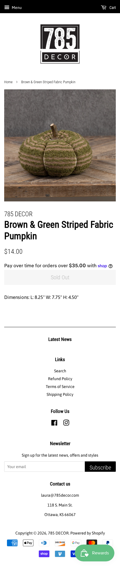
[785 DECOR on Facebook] (54, 424)
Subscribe (100, 467)
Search (60, 371)
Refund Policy (60, 379)
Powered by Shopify (87, 533)
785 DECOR (58, 533)
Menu (16, 7)
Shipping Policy (60, 394)
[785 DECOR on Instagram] (66, 424)
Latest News (60, 339)
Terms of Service (60, 386)
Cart (112, 7)
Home (8, 82)
